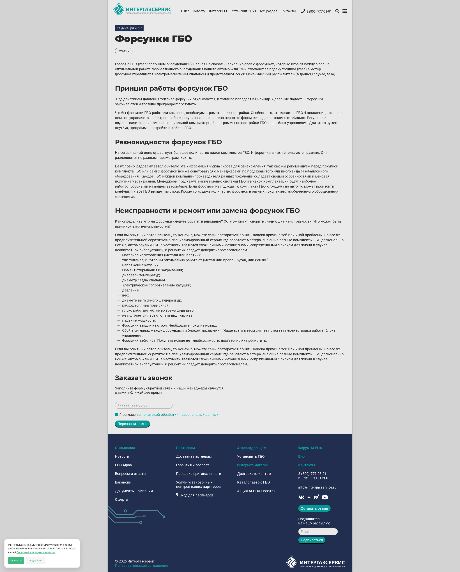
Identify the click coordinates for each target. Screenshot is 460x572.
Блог (302, 456)
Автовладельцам (251, 448)
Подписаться (312, 540)
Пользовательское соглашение (141, 565)
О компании (125, 448)
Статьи (124, 51)
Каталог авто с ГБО (253, 482)
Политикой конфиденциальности (36, 552)
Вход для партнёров (196, 495)
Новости (199, 11)
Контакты (288, 11)
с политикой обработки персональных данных (178, 414)
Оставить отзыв (314, 508)
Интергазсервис (142, 9)
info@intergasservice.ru (317, 487)
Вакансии (123, 482)
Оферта (121, 499)
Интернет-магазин (252, 465)
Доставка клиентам (254, 473)
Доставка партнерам (194, 456)
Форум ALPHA (310, 448)
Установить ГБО (244, 11)
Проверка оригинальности (198, 473)
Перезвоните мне (132, 424)
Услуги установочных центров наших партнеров (198, 484)
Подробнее (35, 560)
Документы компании (134, 491)
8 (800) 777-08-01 (312, 473)
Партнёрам (185, 448)
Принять (16, 560)
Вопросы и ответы (130, 473)
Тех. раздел (268, 11)
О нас (185, 11)
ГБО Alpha (123, 465)
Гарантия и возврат (192, 465)
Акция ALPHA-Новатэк (256, 491)
